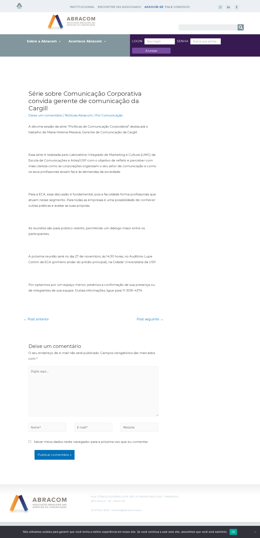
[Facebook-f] (236, 7)
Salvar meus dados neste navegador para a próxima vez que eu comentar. (91, 442)
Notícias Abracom (79, 115)
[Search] (241, 27)
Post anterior (36, 319)
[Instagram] (220, 7)
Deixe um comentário (45, 115)
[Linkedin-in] (228, 7)
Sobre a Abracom (42, 41)
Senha (182, 41)
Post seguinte (150, 319)
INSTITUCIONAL (82, 7)
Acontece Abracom (85, 41)
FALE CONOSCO (177, 7)
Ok (233, 531)
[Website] (139, 428)
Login (137, 41)
